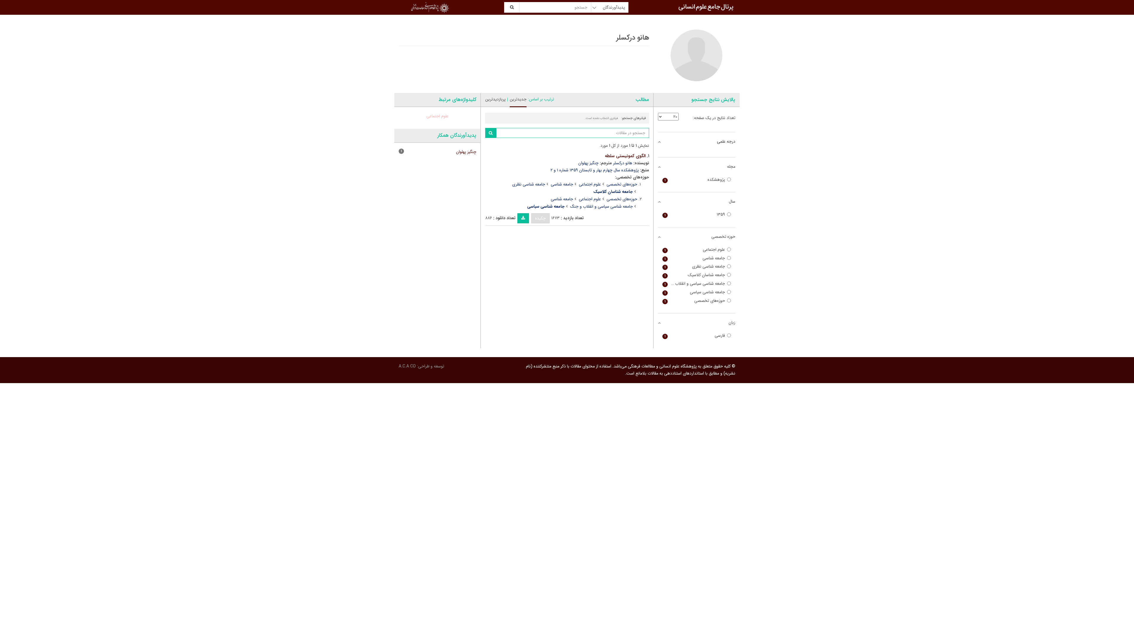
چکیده (540, 218)
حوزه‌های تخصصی (622, 184)
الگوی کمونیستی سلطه (625, 156)
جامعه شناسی (562, 184)
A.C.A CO (407, 366)
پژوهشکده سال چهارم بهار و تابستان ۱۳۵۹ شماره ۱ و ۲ (594, 170)
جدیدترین (518, 99)
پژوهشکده (694, 179)
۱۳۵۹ (694, 214)
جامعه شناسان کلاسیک (694, 275)
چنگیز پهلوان (588, 163)
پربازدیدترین (495, 99)
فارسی (694, 335)
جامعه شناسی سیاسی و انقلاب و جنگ (601, 206)
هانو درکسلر (622, 163)
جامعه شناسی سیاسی (694, 292)
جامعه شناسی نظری (528, 184)
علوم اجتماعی (590, 184)
